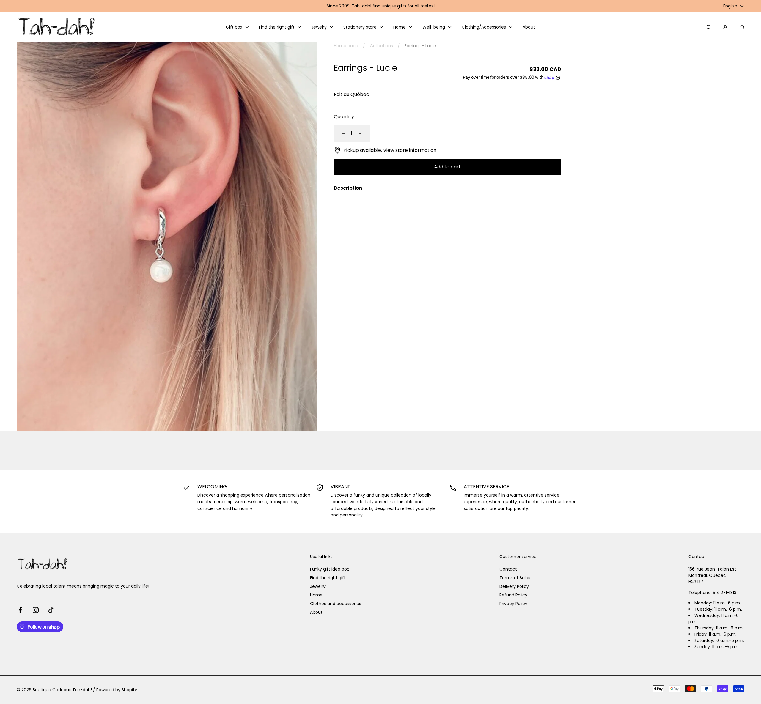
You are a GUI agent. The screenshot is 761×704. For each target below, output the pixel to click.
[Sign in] (725, 27)
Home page (346, 46)
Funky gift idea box (329, 569)
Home (316, 595)
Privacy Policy (513, 604)
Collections (381, 46)
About (316, 612)
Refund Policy (513, 595)
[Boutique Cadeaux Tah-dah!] (57, 27)
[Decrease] (340, 133)
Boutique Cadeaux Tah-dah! (62, 690)
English (730, 6)
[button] (742, 27)
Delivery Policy (514, 586)
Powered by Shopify (116, 690)
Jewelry (318, 586)
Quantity (344, 116)
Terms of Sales (514, 578)
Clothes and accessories (335, 604)
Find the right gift (328, 578)
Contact (508, 569)
